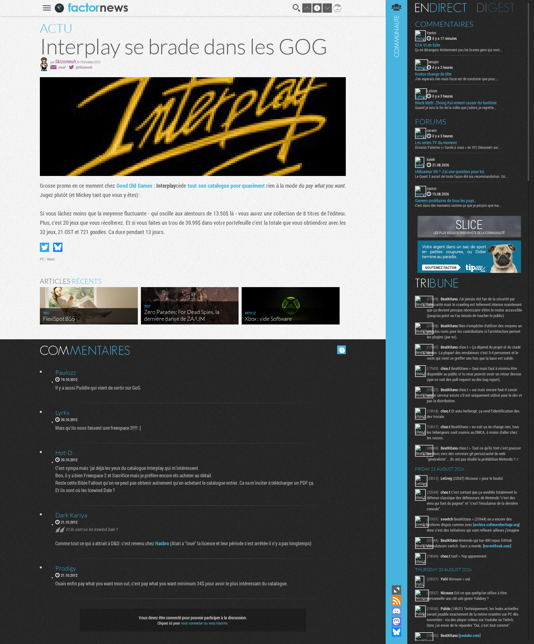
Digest (496, 7)
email (61, 67)
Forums (430, 121)
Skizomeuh (65, 61)
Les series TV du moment (436, 142)
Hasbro (162, 543)
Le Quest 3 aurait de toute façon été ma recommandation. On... (461, 176)
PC (42, 259)
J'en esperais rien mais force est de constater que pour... (456, 78)
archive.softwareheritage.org (496, 524)
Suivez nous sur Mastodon (396, 621)
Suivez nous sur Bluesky (396, 632)
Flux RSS (396, 600)
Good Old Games (134, 185)
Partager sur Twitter (44, 247)
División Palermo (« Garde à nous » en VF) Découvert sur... (458, 147)
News (51, 259)
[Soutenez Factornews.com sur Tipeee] (469, 271)
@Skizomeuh (84, 67)
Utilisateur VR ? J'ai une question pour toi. (450, 171)
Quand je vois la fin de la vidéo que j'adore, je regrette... (455, 107)
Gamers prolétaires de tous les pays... (446, 200)
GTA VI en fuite (427, 45)
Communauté (396, 292)
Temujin (433, 61)
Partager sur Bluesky (57, 247)
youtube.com (470, 635)
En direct (441, 7)
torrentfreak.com (497, 546)
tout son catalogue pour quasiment (226, 185)
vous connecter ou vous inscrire (204, 623)
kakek (431, 159)
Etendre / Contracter (396, 590)
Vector (431, 32)
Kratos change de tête (433, 74)
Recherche (296, 8)
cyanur (432, 188)
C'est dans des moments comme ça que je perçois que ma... (458, 205)
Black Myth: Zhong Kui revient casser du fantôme (456, 102)
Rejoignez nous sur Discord (396, 611)
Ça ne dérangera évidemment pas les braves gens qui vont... (458, 49)
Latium (432, 90)
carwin (432, 130)
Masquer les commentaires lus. (341, 349)
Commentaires (444, 24)
